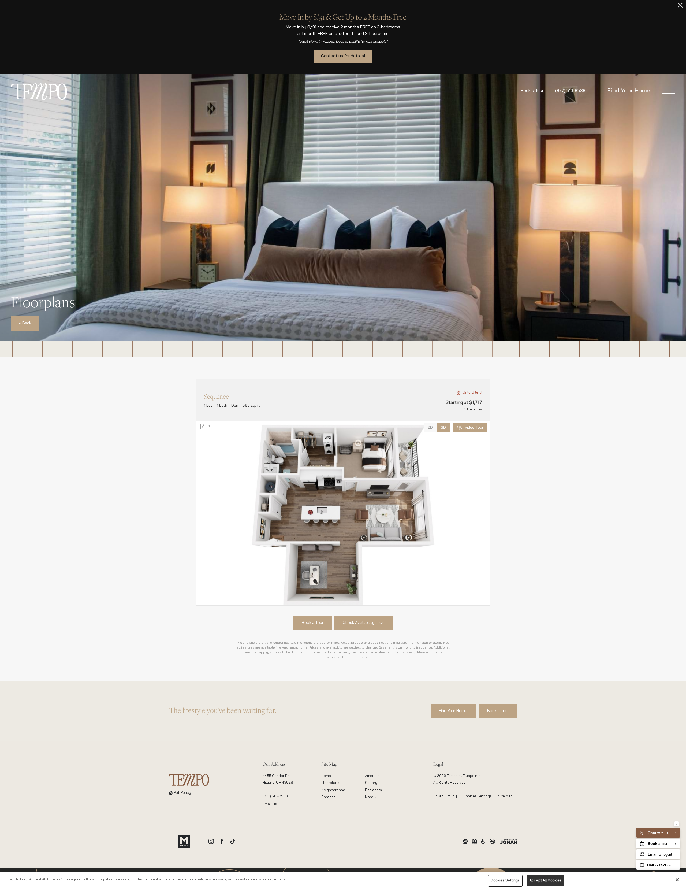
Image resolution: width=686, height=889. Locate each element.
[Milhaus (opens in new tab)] (184, 841)
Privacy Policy (445, 796)
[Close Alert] (680, 6)
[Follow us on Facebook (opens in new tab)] (222, 841)
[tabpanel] (343, 513)
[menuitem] (339, 776)
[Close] (677, 880)
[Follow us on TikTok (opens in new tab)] (232, 841)
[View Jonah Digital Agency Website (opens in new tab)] (508, 841)
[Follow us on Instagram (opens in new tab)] (211, 841)
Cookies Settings (477, 796)
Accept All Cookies (545, 880)
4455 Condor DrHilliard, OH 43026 (278, 779)
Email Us (270, 804)
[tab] (430, 427)
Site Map (505, 796)
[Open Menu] (668, 91)
